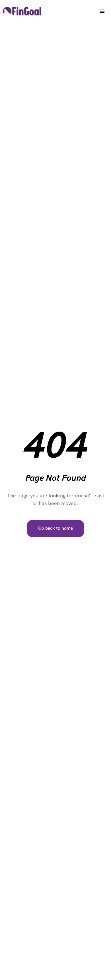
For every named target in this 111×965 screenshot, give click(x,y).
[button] (102, 11)
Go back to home (55, 528)
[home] (20, 9)
